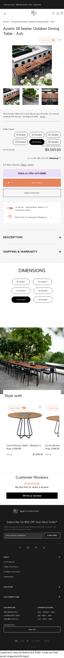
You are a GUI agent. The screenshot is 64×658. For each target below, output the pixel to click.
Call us (32, 629)
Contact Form (9, 625)
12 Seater (53, 134)
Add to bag (37, 183)
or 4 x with (38, 158)
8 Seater (21, 134)
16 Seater (20, 142)
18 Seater (37, 142)
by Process (32, 647)
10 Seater (37, 134)
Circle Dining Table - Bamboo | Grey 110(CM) (23, 447)
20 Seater (53, 142)
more (42, 116)
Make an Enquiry (32, 193)
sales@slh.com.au (11, 619)
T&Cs (24, 164)
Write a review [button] (32, 495)
